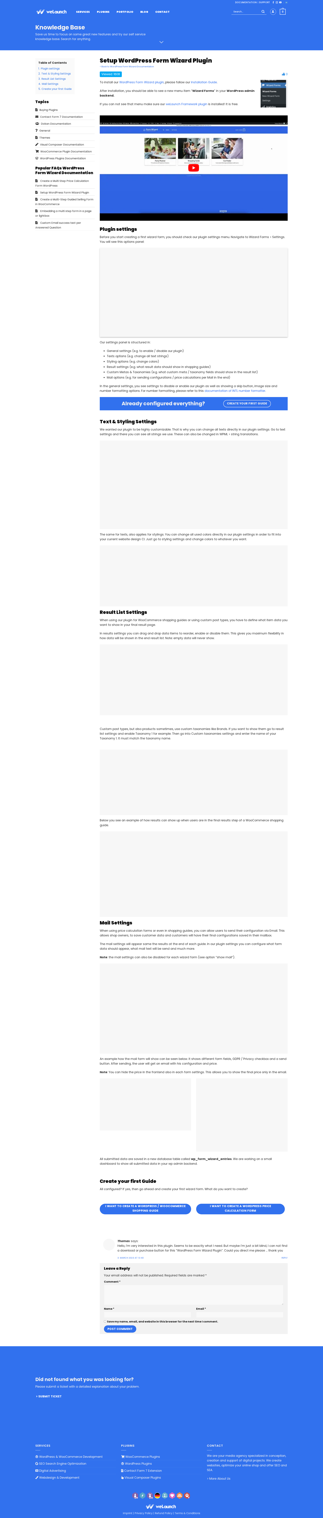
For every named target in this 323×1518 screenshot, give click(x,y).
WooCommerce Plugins (142, 1457)
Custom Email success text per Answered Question (58, 225)
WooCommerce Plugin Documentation (66, 151)
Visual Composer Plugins (142, 1478)
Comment (112, 1282)
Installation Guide (204, 82)
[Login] (273, 12)
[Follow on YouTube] (280, 2)
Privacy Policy (144, 1513)
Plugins (103, 12)
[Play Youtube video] (194, 168)
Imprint (127, 1513)
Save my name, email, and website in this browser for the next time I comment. (162, 1322)
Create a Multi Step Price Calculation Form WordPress (62, 183)
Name (109, 1309)
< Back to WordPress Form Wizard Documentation (127, 66)
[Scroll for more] (161, 42)
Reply (285, 1257)
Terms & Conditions (187, 1513)
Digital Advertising (52, 1471)
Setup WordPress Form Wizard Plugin (64, 192)
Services (83, 12)
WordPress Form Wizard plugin (141, 82)
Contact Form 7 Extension (142, 1471)
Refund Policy (163, 1513)
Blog (144, 12)
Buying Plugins (48, 110)
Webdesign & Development (58, 1478)
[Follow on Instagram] (277, 2)
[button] (283, 11)
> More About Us (218, 1479)
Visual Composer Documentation (62, 145)
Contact (162, 12)
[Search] (263, 12)
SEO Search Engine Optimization (62, 1464)
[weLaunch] (52, 11)
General (44, 131)
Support (264, 2)
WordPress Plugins (138, 1464)
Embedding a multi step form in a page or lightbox (63, 213)
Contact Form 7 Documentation (61, 117)
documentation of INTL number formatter (235, 391)
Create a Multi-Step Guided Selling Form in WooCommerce (64, 202)
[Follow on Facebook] (273, 2)
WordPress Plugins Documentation (63, 158)
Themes (44, 138)
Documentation (246, 2)
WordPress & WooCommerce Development (70, 1457)
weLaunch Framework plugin (186, 104)
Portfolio (125, 12)
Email (201, 1309)
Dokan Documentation (56, 124)
